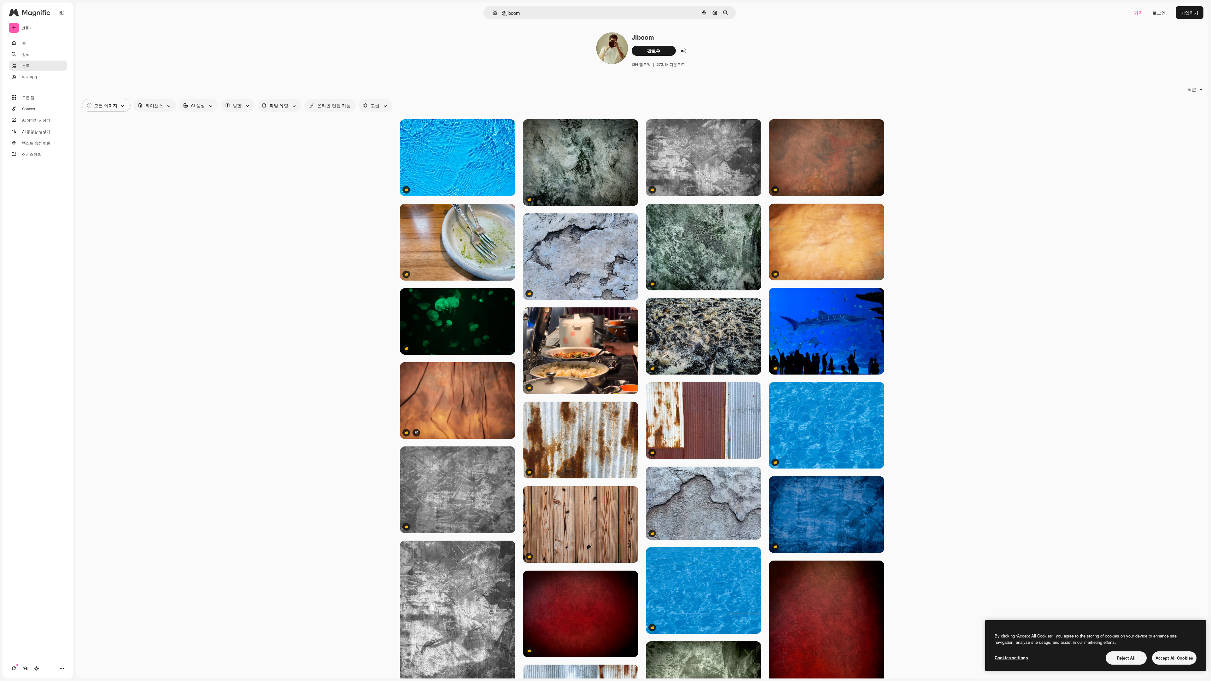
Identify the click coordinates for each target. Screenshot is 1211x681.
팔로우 (653, 51)
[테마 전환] (37, 668)
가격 (1138, 12)
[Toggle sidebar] (62, 13)
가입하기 (1189, 12)
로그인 (1159, 12)
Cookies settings (1011, 658)
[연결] (14, 668)
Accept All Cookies (1174, 658)
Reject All (1126, 658)
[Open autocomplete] (492, 12)
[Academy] (25, 668)
